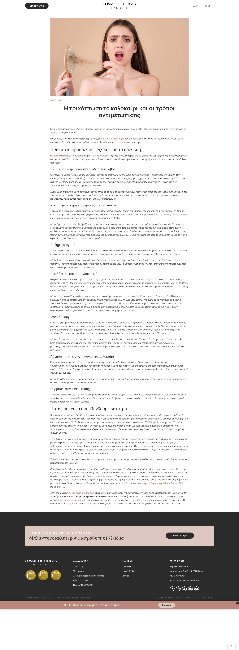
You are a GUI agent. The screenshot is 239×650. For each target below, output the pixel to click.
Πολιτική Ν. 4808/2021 (83, 585)
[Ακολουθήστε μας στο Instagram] (178, 590)
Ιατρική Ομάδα (128, 571)
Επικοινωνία (37, 5)
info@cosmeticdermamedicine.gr (184, 580)
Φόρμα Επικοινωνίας (179, 566)
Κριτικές (125, 575)
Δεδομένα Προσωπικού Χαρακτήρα (88, 575)
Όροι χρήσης (79, 571)
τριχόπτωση (59, 155)
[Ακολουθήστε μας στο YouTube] (196, 590)
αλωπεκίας (107, 476)
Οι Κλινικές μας (128, 566)
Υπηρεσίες (78, 566)
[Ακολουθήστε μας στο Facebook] (172, 590)
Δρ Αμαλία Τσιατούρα (112, 138)
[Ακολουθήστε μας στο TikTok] (184, 590)
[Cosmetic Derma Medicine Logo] (119, 6)
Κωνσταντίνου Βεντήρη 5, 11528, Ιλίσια (186, 571)
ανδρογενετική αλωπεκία (82, 492)
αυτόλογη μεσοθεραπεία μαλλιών (152, 483)
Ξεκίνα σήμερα (180, 535)
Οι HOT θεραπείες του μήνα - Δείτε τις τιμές (91, 605)
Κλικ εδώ (166, 605)
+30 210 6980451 (177, 575)
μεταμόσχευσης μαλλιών (73, 500)
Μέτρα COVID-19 (80, 580)
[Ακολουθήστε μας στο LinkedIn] (190, 590)
